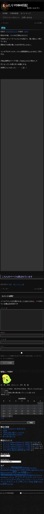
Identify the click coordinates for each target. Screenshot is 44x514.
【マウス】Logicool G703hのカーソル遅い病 (17, 446)
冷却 (39, 482)
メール (3, 339)
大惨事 (4, 431)
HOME (5, 13)
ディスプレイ (33, 479)
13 (28, 408)
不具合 (31, 482)
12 (22, 408)
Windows (7, 474)
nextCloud (9, 473)
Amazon (16, 467)
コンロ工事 (38, 23)
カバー (40, 477)
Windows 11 (31, 475)
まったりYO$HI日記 (15, 5)
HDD (23, 470)
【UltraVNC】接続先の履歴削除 (13, 450)
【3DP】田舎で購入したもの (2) (13, 433)
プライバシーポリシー (11, 17)
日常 (10, 284)
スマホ (27, 479)
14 (34, 408)
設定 (8, 484)
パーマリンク (18, 284)
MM (2, 473)
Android (26, 468)
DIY (18, 470)
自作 (4, 484)
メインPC (18, 481)
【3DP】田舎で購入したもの (12, 434)
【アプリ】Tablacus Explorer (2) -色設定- (16, 442)
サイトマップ (26, 13)
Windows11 (39, 475)
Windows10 (19, 474)
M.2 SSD (40, 470)
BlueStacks (5, 470)
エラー (35, 477)
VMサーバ (29, 472)
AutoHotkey (33, 468)
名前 (3, 332)
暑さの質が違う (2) (8, 436)
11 (16, 408)
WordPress (4, 477)
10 (10, 408)
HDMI (28, 470)
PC (15, 472)
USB (23, 472)
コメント (4, 308)
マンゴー (4, 23)
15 (40, 408)
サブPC (23, 479)
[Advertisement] (22, 175)
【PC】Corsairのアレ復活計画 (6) (13, 429)
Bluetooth (13, 470)
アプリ (18, 477)
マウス (9, 481)
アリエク (27, 477)
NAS (5, 472)
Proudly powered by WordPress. (33, 493)
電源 (11, 484)
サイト (2, 346)
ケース (9, 479)
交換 (36, 482)
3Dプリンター (6, 468)
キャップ (3, 479)
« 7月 (2, 418)
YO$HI (26, 31)
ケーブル (16, 479)
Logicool (34, 470)
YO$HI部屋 (14, 13)
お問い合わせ (27, 17)
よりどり (11, 477)
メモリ (25, 482)
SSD (19, 473)
